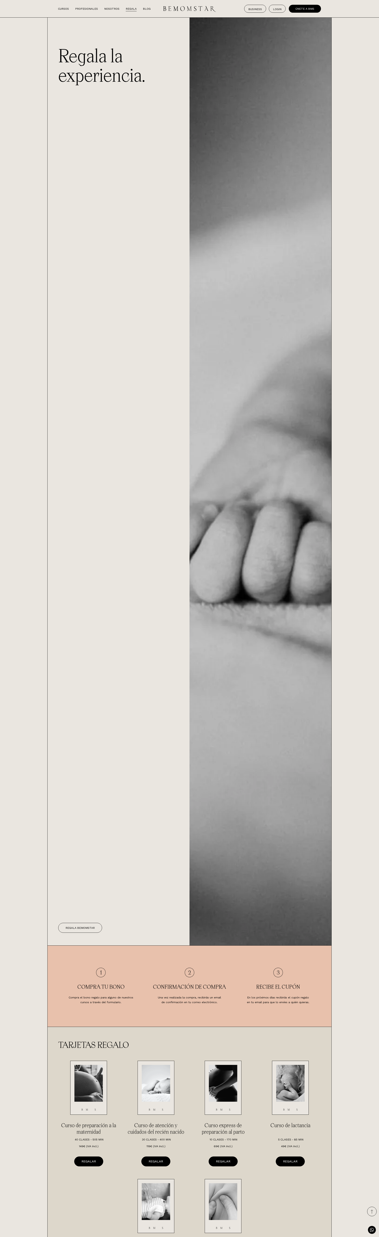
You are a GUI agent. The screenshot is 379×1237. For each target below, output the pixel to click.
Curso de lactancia (290, 1125)
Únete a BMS (305, 8)
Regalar (89, 1161)
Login (277, 9)
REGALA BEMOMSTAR (80, 927)
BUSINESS (255, 9)
